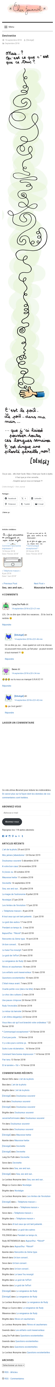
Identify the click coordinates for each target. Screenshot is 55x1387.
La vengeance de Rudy (12, 961)
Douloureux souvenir (11, 860)
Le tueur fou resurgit (11, 950)
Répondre (6, 624)
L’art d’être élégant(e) (12, 1017)
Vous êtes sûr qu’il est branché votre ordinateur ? (25, 1022)
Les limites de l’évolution (14, 905)
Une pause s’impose (11, 1000)
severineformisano (11, 1118)
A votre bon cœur (10, 866)
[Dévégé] (30, 40)
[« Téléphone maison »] (12, 563)
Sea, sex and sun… (10, 888)
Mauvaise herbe (9, 877)
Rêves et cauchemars (12, 966)
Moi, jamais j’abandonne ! (13, 855)
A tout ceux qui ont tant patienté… (17, 916)
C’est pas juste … (10, 1037)
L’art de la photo (9, 849)
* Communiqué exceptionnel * (16, 1032)
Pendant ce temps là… (12, 927)
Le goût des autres (11, 922)
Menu (11, 27)
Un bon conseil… (9, 944)
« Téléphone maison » (11, 571)
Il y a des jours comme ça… (14, 1043)
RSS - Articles (11, 1372)
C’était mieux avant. (11, 983)
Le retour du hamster (11, 1011)
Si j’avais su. (7, 872)
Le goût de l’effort (10, 955)
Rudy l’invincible (9, 1005)
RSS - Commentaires (14, 1378)
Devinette (6, 883)
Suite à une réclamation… (13, 1048)
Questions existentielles (13, 978)
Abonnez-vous (12, 821)
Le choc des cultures (12, 994)
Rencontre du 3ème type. (13, 939)
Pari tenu (6, 1059)
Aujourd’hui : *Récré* (11, 933)
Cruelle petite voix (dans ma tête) (17, 989)
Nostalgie (6, 899)
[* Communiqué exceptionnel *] (37, 538)
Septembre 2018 (12, 43)
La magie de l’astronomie (14, 894)
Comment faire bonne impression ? (18, 1054)
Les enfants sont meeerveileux (16, 972)
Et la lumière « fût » (11, 1065)
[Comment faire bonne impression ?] (12, 538)
